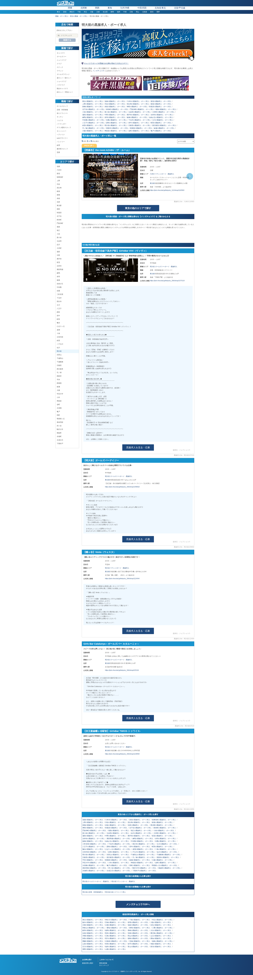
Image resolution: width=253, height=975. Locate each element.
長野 (158, 12)
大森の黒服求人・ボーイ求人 (92, 131)
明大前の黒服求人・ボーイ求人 (116, 125)
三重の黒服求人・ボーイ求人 (162, 928)
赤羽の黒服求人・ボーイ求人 (115, 117)
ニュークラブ (61, 60)
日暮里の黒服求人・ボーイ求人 (139, 125)
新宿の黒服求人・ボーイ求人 (161, 101)
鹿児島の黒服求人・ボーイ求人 (161, 933)
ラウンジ (60, 71)
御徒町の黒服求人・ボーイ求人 (169, 868)
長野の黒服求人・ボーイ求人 (92, 949)
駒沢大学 (60, 429)
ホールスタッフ (62, 106)
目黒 (58, 291)
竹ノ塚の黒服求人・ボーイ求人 (93, 128)
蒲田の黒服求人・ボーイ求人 (92, 115)
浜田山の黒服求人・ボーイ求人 (118, 855)
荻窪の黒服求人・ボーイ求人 (162, 836)
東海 (110, 8)
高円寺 (59, 259)
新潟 (151, 12)
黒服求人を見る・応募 (138, 447)
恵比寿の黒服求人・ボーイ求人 (138, 104)
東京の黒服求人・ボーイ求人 (92, 101)
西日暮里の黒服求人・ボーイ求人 (164, 125)
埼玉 (85, 12)
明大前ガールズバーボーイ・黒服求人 (96, 881)
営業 (58, 152)
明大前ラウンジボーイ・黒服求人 (123, 881)
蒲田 (58, 252)
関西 (97, 8)
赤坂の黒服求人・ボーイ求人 (115, 107)
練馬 (58, 273)
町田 (58, 319)
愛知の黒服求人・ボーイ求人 (117, 928)
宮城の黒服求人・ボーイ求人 (139, 941)
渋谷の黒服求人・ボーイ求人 (115, 104)
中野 (58, 255)
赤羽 (58, 277)
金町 (58, 404)
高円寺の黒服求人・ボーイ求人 (138, 115)
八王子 (59, 308)
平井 (58, 380)
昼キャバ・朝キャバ (64, 78)
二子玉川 (60, 344)
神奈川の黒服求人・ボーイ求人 (116, 920)
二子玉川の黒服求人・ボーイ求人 (143, 852)
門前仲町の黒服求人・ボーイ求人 (142, 109)
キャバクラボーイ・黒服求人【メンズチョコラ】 (123, 971)
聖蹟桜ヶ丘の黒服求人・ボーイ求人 (165, 865)
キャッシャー (61, 131)
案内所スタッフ (62, 149)
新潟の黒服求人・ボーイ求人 (160, 947)
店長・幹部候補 (62, 110)
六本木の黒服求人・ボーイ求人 (138, 101)
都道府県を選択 (87, 963)
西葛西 (59, 383)
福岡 (118, 12)
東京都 (152, 183)
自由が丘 (60, 284)
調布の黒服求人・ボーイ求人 (116, 123)
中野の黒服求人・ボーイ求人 (115, 115)
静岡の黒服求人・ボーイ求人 (139, 928)
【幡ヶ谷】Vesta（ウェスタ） (99, 552)
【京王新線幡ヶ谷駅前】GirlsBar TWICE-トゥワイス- (112, 731)
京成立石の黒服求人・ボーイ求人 (119, 871)
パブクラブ (61, 85)
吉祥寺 (59, 266)
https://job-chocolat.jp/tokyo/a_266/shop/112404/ (122, 578)
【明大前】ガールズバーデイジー (101, 460)
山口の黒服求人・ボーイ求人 (160, 936)
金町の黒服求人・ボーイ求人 (138, 131)
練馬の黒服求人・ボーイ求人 (92, 117)
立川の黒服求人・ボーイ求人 (162, 120)
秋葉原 (59, 213)
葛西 (58, 227)
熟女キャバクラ (62, 88)
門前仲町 (60, 223)
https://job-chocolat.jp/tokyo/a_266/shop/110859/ (122, 754)
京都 (98, 12)
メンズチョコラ (98, 71)
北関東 (84, 8)
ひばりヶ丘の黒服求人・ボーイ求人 (118, 849)
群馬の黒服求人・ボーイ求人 (138, 922)
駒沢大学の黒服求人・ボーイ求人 (145, 868)
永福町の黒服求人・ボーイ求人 (93, 871)
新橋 (58, 195)
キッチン (60, 117)
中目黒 (59, 287)
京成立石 (60, 440)
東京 (58, 12)
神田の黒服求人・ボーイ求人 (137, 107)
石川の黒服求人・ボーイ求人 (92, 947)
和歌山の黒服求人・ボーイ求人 (93, 928)
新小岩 (59, 237)
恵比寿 (59, 188)
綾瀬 (58, 387)
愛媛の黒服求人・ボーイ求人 (92, 941)
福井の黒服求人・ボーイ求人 (115, 947)
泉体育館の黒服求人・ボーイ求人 (94, 868)
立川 (58, 305)
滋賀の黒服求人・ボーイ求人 (138, 925)
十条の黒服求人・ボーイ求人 (165, 849)
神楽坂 (59, 401)
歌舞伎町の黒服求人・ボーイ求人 (164, 820)
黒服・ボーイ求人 (61, 16)
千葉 (79, 12)
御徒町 (59, 433)
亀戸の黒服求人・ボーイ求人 (161, 131)
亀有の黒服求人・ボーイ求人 (92, 849)
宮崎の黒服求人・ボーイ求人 (138, 933)
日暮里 (59, 365)
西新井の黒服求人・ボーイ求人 (117, 128)
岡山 (137, 12)
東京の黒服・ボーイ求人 (78, 16)
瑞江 (58, 230)
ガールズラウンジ (63, 74)
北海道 (144, 12)
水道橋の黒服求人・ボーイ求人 (93, 865)
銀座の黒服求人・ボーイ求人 (161, 104)
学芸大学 (60, 394)
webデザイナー (62, 138)
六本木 (59, 170)
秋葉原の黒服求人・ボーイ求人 (160, 107)
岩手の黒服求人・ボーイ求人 (138, 944)
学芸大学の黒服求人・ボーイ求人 (94, 863)
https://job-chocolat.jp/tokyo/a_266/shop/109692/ (122, 487)
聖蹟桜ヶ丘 (61, 419)
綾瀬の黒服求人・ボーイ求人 (164, 128)
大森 (58, 390)
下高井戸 (60, 443)
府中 (58, 316)
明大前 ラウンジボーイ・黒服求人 (117, 568)
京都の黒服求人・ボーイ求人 (115, 925)
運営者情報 (103, 963)
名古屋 (105, 12)
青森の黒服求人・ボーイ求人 (160, 944)
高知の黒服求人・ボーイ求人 (160, 938)
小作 (58, 397)
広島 (131, 12)
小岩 (58, 234)
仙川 (58, 348)
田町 (58, 415)
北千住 (59, 216)
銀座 (58, 191)
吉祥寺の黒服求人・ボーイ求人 (162, 115)
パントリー (61, 142)
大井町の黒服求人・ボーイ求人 (163, 112)
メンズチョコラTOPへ (138, 904)
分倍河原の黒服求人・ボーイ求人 (94, 852)
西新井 (59, 376)
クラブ (59, 64)
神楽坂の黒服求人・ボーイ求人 (116, 131)
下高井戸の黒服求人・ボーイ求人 (145, 871)
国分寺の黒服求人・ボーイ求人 (144, 844)
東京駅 (59, 205)
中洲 (124, 12)
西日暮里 (60, 369)
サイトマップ (104, 965)
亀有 (58, 323)
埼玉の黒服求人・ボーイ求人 (162, 920)
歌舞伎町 (60, 177)
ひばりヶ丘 (61, 326)
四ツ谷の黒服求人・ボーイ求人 (119, 868)
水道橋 (59, 408)
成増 (58, 330)
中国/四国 (141, 8)
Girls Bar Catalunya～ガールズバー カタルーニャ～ (111, 643)
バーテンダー (61, 124)
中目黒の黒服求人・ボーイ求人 (93, 120)
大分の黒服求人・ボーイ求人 (160, 930)
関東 (70, 8)
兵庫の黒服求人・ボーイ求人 (92, 925)
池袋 (58, 166)
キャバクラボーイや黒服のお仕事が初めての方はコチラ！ (106, 63)
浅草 (58, 202)
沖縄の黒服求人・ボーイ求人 (92, 936)
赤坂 (58, 198)
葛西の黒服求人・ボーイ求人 (165, 109)
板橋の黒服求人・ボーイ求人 (137, 117)
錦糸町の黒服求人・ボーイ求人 (117, 109)
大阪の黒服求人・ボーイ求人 (160, 922)
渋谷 (58, 184)
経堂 (58, 340)
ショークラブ (61, 81)
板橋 (58, 280)
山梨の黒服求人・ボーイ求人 (115, 949)
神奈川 (72, 12)
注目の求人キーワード (91, 97)
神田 (58, 209)
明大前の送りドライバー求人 (115, 892)
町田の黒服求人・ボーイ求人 (161, 123)
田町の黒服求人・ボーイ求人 (139, 865)
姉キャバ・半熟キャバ (65, 92)
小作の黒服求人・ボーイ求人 (118, 863)
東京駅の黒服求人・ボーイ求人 (161, 825)
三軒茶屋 (60, 294)
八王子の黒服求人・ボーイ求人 (93, 123)
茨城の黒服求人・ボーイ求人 (115, 922)
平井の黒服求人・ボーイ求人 (92, 860)
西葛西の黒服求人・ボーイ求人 (141, 128)
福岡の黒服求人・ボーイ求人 (115, 930)
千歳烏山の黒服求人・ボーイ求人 (143, 855)
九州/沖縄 (124, 8)
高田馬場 (60, 269)
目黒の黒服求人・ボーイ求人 (116, 120)
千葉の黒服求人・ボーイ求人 (139, 920)
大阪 (91, 12)
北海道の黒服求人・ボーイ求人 (116, 941)
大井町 (59, 248)
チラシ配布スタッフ (64, 127)
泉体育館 (60, 422)
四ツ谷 (59, 426)
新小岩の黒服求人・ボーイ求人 (116, 112)
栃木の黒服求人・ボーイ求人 (92, 922)
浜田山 (59, 355)
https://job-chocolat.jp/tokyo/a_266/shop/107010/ (167, 281)
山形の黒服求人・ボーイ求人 (92, 944)
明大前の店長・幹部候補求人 (92, 892)
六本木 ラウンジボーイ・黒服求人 (162, 174)
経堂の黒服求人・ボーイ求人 (92, 125)
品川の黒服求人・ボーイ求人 (141, 833)
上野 (58, 181)
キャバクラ (61, 53)
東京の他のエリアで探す (138, 208)
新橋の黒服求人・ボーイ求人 (92, 107)
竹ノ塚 (59, 372)
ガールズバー (61, 57)
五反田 (59, 241)
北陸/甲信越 (179, 8)
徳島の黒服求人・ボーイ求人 (138, 938)
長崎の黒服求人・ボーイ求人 (138, 930)
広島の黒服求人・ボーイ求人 (115, 936)
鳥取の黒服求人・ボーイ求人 (92, 938)
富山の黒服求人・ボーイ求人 (138, 947)
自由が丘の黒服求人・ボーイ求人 (161, 117)
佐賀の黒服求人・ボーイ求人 (92, 933)
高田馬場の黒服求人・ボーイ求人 (119, 838)
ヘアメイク (61, 135)
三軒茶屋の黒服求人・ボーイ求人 (94, 844)
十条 (58, 333)
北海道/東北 (160, 8)
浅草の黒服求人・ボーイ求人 (138, 825)
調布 (58, 312)
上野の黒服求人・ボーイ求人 (92, 104)
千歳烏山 (60, 358)
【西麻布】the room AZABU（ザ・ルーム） (107, 150)
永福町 (59, 436)
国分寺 (59, 301)
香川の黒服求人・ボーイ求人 (115, 938)
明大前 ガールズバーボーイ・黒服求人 (163, 267)
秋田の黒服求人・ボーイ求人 (115, 944)
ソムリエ (60, 120)
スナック (60, 67)
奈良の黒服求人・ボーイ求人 (160, 925)
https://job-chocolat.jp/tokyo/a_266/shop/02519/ (122, 670)
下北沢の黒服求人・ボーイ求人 (139, 120)
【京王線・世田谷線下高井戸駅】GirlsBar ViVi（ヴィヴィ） (115, 250)
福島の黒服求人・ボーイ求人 (162, 941)
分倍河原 (60, 337)
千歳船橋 (60, 362)
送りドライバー (62, 113)
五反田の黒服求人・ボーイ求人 (139, 112)
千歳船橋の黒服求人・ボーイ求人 (169, 855)
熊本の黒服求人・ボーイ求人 (115, 933)
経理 (58, 145)
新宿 (64, 12)
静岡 (112, 12)
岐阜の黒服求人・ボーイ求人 (92, 930)
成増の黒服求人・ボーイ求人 (143, 849)
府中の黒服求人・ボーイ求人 (138, 123)
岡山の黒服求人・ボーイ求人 (138, 936)
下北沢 (59, 298)
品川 (58, 245)
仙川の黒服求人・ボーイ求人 (167, 852)
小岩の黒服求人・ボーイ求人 (92, 112)
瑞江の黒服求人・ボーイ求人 (141, 830)
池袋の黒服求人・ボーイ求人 (115, 101)
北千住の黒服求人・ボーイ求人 (93, 109)
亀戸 (58, 411)
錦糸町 (59, 220)
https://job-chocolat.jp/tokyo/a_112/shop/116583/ (167, 190)
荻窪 (58, 262)
